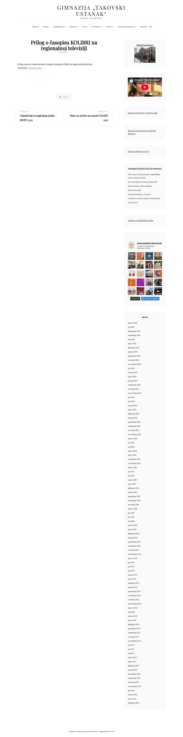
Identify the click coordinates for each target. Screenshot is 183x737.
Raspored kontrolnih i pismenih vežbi (143, 113)
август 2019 (132, 558)
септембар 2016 (134, 686)
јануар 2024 (132, 381)
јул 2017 (131, 645)
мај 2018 (131, 612)
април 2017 (132, 657)
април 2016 (132, 694)
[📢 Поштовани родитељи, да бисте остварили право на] (140, 256)
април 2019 (132, 575)
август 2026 (132, 323)
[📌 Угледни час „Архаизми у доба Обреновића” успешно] (132, 265)
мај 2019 (131, 571)
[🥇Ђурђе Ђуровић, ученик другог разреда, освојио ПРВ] (149, 273)
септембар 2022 (134, 434)
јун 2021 (131, 471)
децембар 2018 (134, 591)
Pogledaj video (35, 68)
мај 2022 (131, 447)
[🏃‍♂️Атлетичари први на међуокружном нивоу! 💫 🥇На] (158, 282)
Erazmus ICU (133, 202)
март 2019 (132, 579)
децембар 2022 (134, 422)
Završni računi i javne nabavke (140, 186)
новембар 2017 (134, 633)
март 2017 (132, 661)
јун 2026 (131, 327)
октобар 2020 (133, 504)
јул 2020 (131, 513)
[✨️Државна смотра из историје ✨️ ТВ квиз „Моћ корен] (140, 265)
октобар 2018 (133, 599)
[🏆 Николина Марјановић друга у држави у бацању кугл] (158, 273)
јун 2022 (131, 443)
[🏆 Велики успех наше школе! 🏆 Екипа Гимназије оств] (140, 291)
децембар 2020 (134, 496)
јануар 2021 (132, 492)
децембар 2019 (134, 542)
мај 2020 (131, 521)
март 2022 (132, 455)
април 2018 (132, 616)
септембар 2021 (134, 463)
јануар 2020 (132, 538)
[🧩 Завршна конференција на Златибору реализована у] (140, 282)
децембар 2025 (134, 331)
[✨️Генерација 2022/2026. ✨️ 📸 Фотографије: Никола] (149, 265)
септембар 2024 (134, 364)
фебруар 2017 (133, 666)
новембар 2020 (134, 500)
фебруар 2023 (133, 414)
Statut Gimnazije (134, 190)
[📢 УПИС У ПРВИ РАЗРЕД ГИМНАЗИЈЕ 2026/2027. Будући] (149, 256)
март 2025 (132, 343)
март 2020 (132, 529)
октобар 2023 (133, 389)
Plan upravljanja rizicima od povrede (142, 182)
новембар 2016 (134, 678)
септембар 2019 (134, 554)
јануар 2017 (132, 670)
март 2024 (132, 376)
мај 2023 (131, 401)
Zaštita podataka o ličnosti (138, 151)
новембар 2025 (134, 335)
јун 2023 (131, 397)
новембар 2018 (134, 595)
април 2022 (132, 451)
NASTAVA (72, 27)
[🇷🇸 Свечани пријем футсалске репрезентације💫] (149, 282)
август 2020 (132, 509)
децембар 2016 (134, 674)
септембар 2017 (134, 641)
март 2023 (132, 409)
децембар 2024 (134, 356)
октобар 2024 (133, 360)
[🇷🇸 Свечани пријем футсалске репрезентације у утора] (132, 291)
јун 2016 (131, 690)
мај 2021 (131, 476)
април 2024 (132, 372)
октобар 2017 (133, 637)
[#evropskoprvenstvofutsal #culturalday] (158, 291)
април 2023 (132, 405)
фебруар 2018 (133, 624)
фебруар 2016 (133, 703)
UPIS (83, 27)
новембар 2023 (134, 385)
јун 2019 (131, 566)
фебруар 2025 (133, 348)
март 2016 (132, 699)
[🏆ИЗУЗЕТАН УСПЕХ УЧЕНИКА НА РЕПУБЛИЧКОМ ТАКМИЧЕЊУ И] (132, 282)
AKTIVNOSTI (95, 27)
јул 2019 (131, 562)
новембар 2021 (134, 459)
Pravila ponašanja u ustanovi (139, 194)
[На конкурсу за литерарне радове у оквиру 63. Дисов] (158, 265)
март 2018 (132, 620)
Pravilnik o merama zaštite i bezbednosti (144, 198)
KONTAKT (143, 27)
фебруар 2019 (133, 583)
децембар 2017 (134, 628)
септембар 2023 (134, 393)
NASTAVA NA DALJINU (126, 27)
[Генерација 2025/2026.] (132, 273)
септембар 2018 (134, 604)
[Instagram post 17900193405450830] (140, 273)
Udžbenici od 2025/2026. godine (140, 220)
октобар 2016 (133, 682)
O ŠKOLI (46, 27)
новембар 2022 (134, 426)
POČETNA (35, 27)
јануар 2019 (132, 587)
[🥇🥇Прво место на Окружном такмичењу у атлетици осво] (149, 291)
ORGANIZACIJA (58, 27)
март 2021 (132, 484)
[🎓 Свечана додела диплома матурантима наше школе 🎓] (158, 256)
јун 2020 (131, 517)
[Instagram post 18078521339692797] (132, 256)
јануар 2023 (132, 418)
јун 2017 (131, 649)
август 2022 (132, 438)
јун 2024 (131, 368)
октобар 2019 (133, 550)
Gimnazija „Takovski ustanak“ (91, 10)
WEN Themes (110, 731)
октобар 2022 (133, 430)
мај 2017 (131, 653)
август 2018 (132, 608)
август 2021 (132, 467)
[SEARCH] (150, 26)
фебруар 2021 (133, 488)
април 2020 (132, 525)
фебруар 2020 (133, 533)
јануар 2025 (132, 352)
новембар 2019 (134, 546)
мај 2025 (131, 339)
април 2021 (132, 480)
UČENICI (109, 27)
